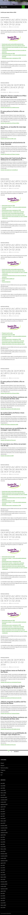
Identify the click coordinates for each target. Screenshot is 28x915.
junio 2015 (3, 867)
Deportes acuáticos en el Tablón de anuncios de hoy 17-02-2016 (14, 534)
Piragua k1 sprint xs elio (7, 333)
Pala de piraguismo (6, 281)
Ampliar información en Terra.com (8, 440)
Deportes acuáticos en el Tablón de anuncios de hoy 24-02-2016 (14, 247)
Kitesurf (2, 763)
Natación (2, 765)
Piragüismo (3, 770)
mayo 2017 (3, 813)
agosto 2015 (3, 863)
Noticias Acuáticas (5, 17)
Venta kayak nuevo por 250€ (8, 53)
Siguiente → (17, 751)
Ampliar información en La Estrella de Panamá (11, 682)
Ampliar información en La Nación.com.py (10, 107)
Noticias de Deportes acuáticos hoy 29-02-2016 (13, 87)
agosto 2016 (3, 834)
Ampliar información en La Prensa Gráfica (10, 123)
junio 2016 (3, 839)
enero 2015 (3, 879)
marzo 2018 (3, 790)
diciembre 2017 (4, 797)
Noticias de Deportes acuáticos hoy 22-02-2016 (13, 373)
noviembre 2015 (4, 856)
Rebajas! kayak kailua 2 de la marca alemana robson (13, 45)
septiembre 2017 (4, 804)
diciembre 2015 (4, 853)
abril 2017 (3, 816)
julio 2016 (3, 837)
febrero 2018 (3, 792)
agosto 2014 (3, 891)
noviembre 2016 (4, 827)
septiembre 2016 (4, 832)
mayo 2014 (3, 898)
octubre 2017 (3, 802)
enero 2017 (3, 823)
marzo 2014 (3, 902)
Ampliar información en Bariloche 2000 (9, 424)
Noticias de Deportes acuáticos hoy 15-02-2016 (13, 662)
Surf (1, 774)
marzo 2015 (3, 874)
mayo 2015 (3, 870)
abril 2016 (3, 844)
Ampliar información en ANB (7, 455)
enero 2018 (3, 795)
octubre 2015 (3, 858)
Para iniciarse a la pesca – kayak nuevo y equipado (13, 211)
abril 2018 (3, 788)
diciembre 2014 (4, 881)
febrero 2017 (3, 820)
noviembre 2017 (4, 799)
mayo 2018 (3, 785)
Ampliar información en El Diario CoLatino (10, 154)
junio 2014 (3, 895)
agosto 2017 (3, 806)
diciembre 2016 (4, 825)
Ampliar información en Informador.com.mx (10, 408)
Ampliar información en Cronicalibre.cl (9, 169)
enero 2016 (3, 851)
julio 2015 (3, 865)
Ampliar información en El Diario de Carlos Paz (11, 697)
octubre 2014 (3, 886)
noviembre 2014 (4, 884)
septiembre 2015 (4, 860)
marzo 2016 (3, 846)
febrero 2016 (3, 848)
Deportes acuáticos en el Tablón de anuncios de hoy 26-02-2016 (14, 183)
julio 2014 (3, 893)
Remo (2, 772)
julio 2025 (3, 783)
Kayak (3, 280)
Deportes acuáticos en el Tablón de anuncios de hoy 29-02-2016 (14, 22)
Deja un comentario (14, 26)
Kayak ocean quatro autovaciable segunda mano (13, 44)
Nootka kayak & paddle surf (8, 278)
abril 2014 (3, 900)
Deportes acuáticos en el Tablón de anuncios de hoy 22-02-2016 (14, 311)
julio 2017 (3, 809)
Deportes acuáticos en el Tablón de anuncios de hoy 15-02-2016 (14, 598)
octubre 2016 (3, 830)
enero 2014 (3, 907)
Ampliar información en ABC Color (8, 138)
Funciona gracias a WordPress (6, 913)
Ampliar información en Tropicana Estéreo (10, 713)
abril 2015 (3, 872)
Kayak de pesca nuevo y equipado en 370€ (11, 58)
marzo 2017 (3, 818)
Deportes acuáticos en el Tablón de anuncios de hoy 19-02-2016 (14, 469)
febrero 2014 (3, 905)
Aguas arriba (4, 7)
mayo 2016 (3, 841)
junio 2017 (3, 811)
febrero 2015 (3, 877)
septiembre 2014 (4, 888)
